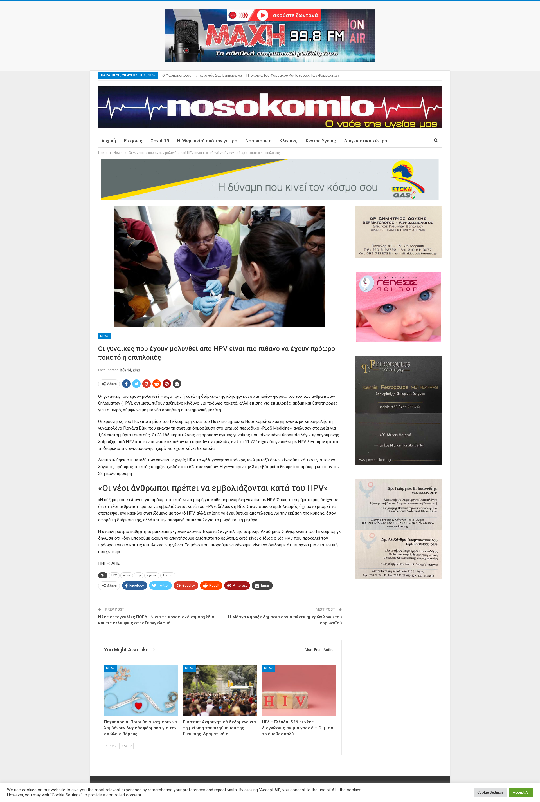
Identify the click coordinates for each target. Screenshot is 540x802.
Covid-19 (159, 141)
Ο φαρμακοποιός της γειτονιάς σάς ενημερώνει (202, 75)
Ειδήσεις (133, 141)
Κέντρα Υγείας (321, 141)
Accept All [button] (521, 792)
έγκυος (152, 575)
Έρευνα (167, 575)
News (104, 336)
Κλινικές (289, 141)
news (126, 575)
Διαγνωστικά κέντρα (365, 141)
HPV (114, 575)
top (139, 575)
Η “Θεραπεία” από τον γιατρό (207, 141)
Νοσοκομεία (258, 141)
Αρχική (109, 141)
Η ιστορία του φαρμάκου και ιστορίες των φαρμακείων (292, 75)
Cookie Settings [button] (490, 792)
